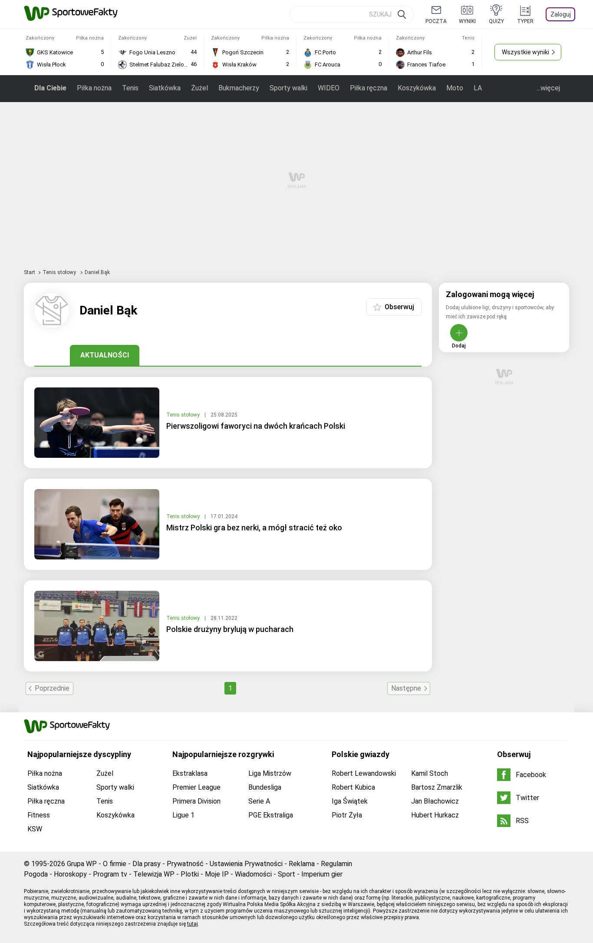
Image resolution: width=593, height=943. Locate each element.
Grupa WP (82, 864)
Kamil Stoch (429, 773)
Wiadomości (253, 874)
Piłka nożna (94, 88)
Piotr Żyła (347, 815)
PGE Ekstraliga (270, 815)
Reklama (302, 864)
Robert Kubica (353, 787)
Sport (286, 874)
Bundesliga (264, 787)
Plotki (190, 874)
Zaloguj (560, 14)
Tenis (130, 88)
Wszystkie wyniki (525, 52)
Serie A (259, 801)
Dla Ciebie (50, 88)
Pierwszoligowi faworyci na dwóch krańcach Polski (255, 425)
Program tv (110, 874)
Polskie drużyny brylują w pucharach (229, 629)
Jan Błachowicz (435, 801)
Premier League (196, 787)
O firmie (114, 864)
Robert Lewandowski (364, 773)
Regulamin (336, 864)
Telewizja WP (154, 874)
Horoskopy (70, 874)
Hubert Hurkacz (435, 815)
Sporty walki (288, 88)
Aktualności (104, 355)
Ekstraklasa (190, 773)
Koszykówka (417, 88)
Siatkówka (165, 88)
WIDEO (328, 88)
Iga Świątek (350, 801)
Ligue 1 (183, 815)
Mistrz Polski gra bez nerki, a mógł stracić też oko (254, 527)
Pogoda (36, 874)
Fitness (38, 815)
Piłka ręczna (368, 88)
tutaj (192, 924)
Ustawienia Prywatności (246, 864)
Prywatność (185, 864)
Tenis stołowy (60, 272)
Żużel (199, 88)
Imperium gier (322, 874)
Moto (454, 88)
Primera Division (196, 801)
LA (478, 88)
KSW (34, 829)
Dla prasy (146, 864)
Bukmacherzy (238, 88)
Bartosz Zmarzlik (436, 787)
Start (29, 272)
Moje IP (217, 874)
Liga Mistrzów (269, 773)
